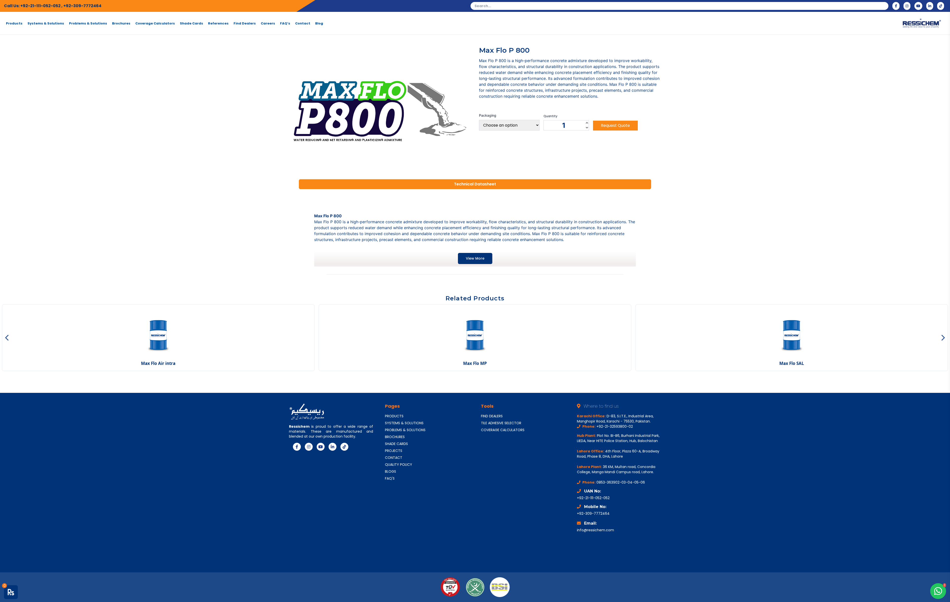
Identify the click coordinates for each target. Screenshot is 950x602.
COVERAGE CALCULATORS (502, 429)
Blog (319, 23)
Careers (268, 23)
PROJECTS (393, 450)
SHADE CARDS (396, 443)
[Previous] (7, 338)
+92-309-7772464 (82, 6)
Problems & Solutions (88, 23)
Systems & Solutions (45, 23)
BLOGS (390, 471)
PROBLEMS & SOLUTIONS (405, 429)
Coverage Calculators (155, 23)
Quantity (550, 116)
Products (14, 23)
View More (475, 258)
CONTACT (393, 457)
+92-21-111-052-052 (40, 6)
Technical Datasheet (475, 184)
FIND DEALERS (492, 416)
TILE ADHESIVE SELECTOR (501, 423)
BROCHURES (395, 436)
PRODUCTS (394, 416)
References (218, 23)
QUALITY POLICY (398, 464)
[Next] (943, 338)
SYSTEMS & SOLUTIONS (404, 423)
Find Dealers (245, 23)
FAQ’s (285, 23)
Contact (302, 23)
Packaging (487, 115)
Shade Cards (191, 23)
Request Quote (615, 125)
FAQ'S (390, 478)
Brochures (121, 23)
